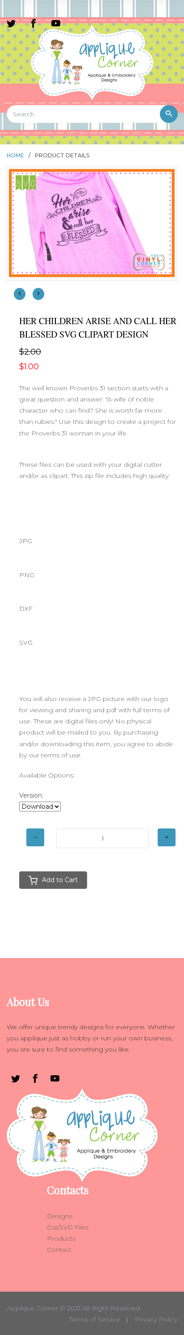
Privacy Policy (156, 1319)
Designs (59, 1216)
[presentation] (19, 294)
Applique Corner (32, 1308)
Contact (59, 1250)
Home (15, 155)
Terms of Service (94, 1319)
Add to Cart (60, 880)
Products (61, 1238)
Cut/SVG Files (67, 1227)
